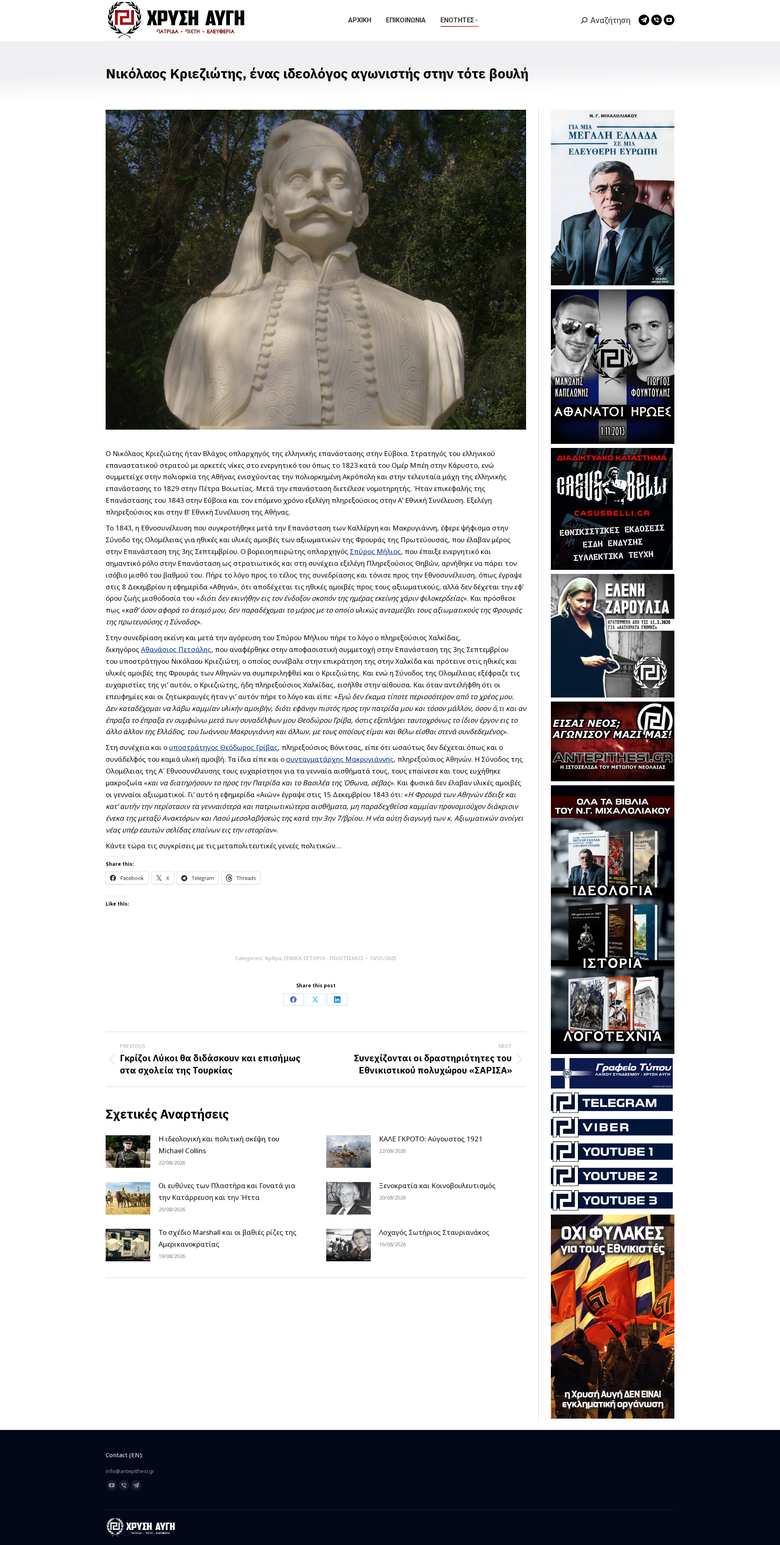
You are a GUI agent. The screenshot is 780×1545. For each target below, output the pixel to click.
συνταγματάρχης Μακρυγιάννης (340, 759)
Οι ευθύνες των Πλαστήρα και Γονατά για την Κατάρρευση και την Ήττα (226, 1191)
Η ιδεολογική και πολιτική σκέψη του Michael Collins (219, 1144)
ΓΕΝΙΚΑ (292, 958)
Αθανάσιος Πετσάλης (176, 649)
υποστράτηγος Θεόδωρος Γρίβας (223, 747)
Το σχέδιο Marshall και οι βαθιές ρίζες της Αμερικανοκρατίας (227, 1238)
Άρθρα (273, 958)
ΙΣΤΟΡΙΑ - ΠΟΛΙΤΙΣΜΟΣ (334, 958)
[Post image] (128, 1151)
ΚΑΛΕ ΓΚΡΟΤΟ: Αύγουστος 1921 (431, 1138)
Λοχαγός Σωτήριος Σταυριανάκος (434, 1232)
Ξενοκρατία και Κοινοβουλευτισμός (437, 1185)
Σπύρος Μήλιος (375, 551)
